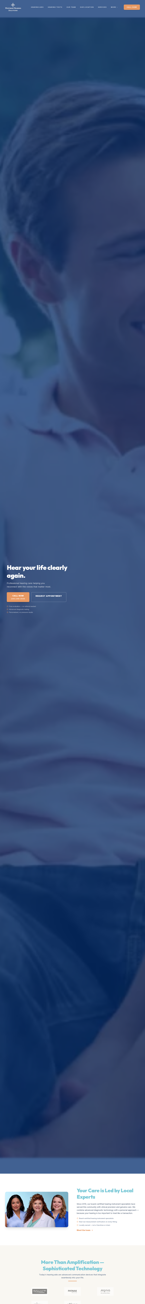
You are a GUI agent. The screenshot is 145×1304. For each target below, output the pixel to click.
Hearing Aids (37, 7)
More (113, 7)
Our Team (71, 7)
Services (102, 7)
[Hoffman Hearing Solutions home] (15, 7)
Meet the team (83, 1230)
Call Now (132, 7)
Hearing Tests (55, 7)
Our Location (87, 7)
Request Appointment (49, 596)
